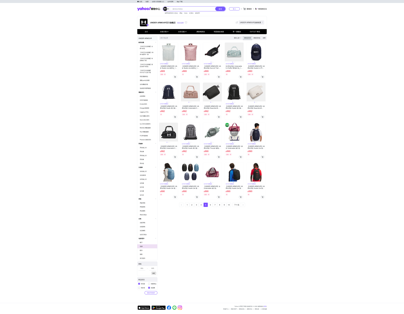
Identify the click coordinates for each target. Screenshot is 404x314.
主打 (146, 31)
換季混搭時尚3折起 (171, 13)
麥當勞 (197, 13)
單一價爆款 (237, 31)
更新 (265, 306)
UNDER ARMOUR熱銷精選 (250, 22)
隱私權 (257, 309)
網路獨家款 (201, 31)
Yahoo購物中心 (148, 8)
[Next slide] (176, 52)
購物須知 (242, 309)
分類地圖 (264, 309)
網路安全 (249, 309)
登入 (234, 9)
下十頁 (236, 205)
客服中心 (226, 309)
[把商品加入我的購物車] (175, 76)
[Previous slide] (160, 52)
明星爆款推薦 (219, 31)
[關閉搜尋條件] (168, 9)
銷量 (264, 38)
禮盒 (180, 13)
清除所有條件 (151, 293)
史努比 (191, 13)
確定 (153, 273)
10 (229, 205)
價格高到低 (256, 38)
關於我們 (234, 309)
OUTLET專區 (255, 31)
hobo (185, 13)
